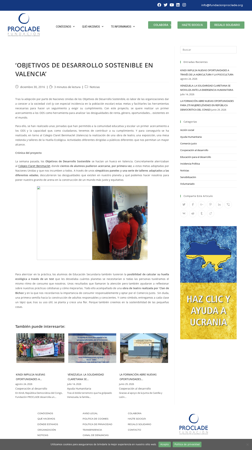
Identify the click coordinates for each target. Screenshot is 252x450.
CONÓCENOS (45, 413)
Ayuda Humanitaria (191, 136)
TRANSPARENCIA (93, 429)
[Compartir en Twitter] (184, 204)
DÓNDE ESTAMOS (47, 424)
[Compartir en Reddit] (192, 213)
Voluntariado (187, 183)
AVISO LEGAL (90, 413)
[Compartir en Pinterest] (210, 204)
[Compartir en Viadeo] (210, 213)
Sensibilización (188, 177)
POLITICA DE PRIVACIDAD (98, 424)
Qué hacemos (91, 26)
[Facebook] (159, 5)
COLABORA (134, 413)
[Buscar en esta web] (208, 49)
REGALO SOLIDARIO (139, 424)
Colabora (160, 25)
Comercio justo (188, 143)
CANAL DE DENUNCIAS (95, 435)
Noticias (95, 87)
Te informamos (121, 26)
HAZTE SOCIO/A (137, 418)
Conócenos (63, 26)
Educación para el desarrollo (195, 157)
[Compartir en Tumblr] (201, 213)
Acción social (187, 130)
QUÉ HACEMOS (46, 418)
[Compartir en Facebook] (192, 204)
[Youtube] (172, 5)
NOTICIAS (42, 435)
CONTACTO (134, 429)
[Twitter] (165, 5)
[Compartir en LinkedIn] (219, 204)
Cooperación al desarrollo (194, 150)
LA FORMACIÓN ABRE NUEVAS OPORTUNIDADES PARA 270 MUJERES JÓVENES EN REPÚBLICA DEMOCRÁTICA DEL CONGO (207, 105)
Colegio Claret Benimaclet (34, 166)
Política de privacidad (187, 444)
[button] (192, 25)
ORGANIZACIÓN (46, 429)
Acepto (164, 444)
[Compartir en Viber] (228, 204)
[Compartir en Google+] (201, 204)
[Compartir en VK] (184, 213)
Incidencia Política (190, 163)
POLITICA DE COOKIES (95, 418)
